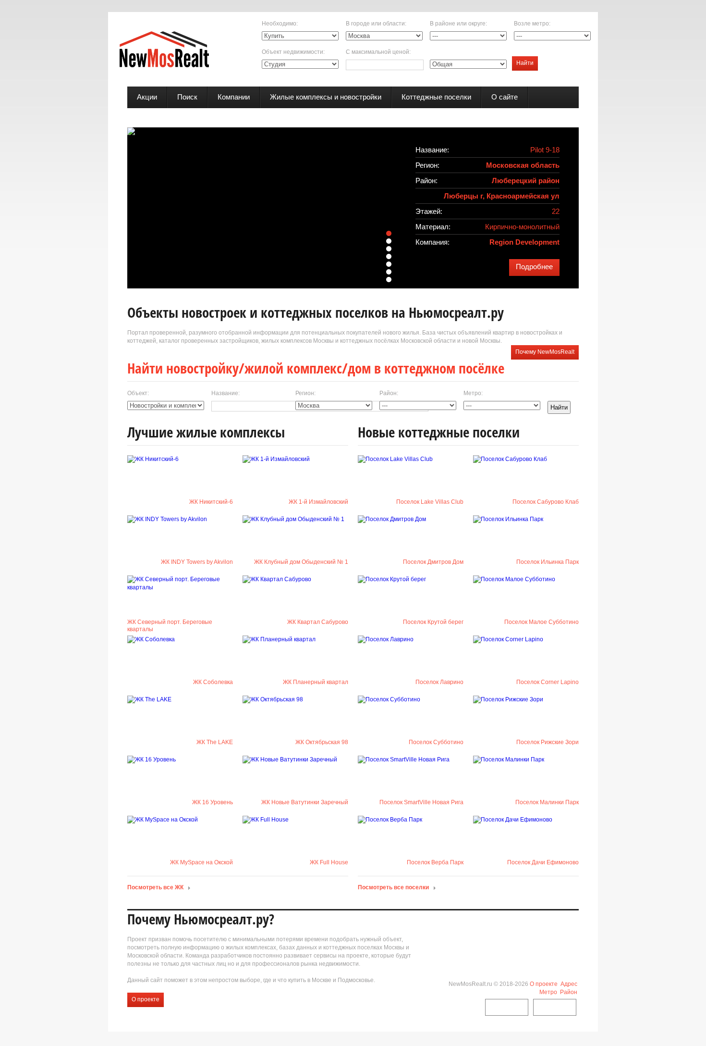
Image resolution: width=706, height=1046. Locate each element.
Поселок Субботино (436, 742)
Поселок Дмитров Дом (433, 562)
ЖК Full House (329, 862)
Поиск (187, 97)
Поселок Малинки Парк (547, 802)
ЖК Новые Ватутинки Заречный (304, 802)
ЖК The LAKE (214, 742)
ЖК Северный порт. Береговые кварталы (169, 626)
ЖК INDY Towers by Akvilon (197, 562)
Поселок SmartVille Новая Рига (421, 802)
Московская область (523, 165)
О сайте (504, 97)
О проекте (145, 999)
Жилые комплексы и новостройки (325, 97)
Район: (388, 393)
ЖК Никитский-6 (211, 501)
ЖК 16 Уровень (212, 802)
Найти (525, 63)
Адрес (568, 984)
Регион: (305, 393)
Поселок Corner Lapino (547, 682)
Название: (225, 393)
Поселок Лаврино (439, 682)
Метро (548, 992)
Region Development (524, 242)
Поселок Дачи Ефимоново (543, 862)
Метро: (473, 393)
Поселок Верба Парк (435, 862)
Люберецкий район (526, 180)
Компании (234, 97)
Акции (147, 97)
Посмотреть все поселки (393, 887)
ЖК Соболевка (213, 682)
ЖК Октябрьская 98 (321, 742)
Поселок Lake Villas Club (429, 501)
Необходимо (279, 23)
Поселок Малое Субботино (541, 622)
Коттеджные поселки (436, 97)
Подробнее (534, 266)
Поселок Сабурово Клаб (545, 501)
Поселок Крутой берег (433, 622)
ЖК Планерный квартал (315, 682)
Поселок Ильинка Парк (547, 562)
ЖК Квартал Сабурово (317, 622)
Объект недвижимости (292, 52)
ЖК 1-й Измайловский (318, 501)
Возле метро (531, 23)
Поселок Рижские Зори (547, 742)
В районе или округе (458, 23)
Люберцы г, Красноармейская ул (502, 196)
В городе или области (375, 23)
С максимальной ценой (377, 52)
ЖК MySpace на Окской (201, 862)
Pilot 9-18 (545, 150)
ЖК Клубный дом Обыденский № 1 (301, 562)
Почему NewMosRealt (544, 352)
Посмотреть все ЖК (155, 887)
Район (568, 992)
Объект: (138, 393)
